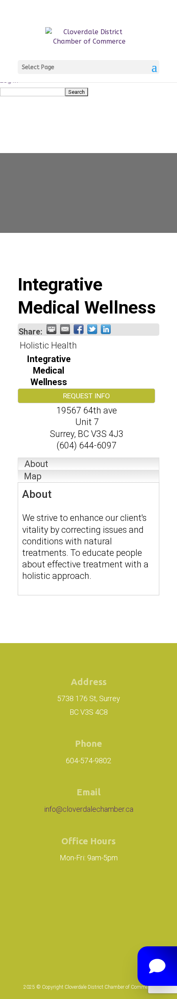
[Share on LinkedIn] (106, 329)
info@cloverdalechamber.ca (88, 809)
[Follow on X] (133, 898)
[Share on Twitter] (92, 329)
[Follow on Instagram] (50, 899)
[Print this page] (51, 329)
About (36, 464)
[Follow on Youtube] (88, 932)
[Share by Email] (65, 329)
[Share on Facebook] (79, 329)
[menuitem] (88, 91)
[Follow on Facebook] (96, 899)
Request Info (86, 396)
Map (33, 476)
